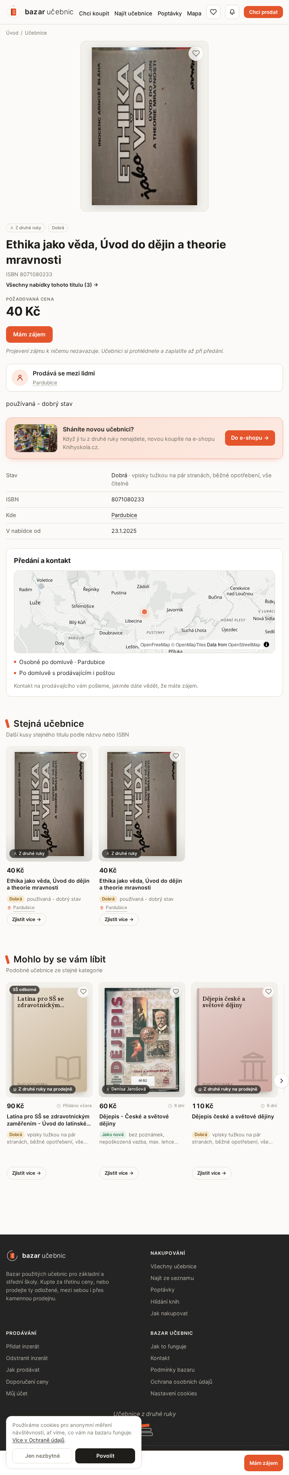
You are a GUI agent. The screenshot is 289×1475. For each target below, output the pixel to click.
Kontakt (160, 1358)
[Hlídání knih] (232, 12)
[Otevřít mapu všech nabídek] (144, 611)
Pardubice (45, 383)
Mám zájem (29, 334)
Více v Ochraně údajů (38, 1440)
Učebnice (36, 33)
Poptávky (163, 1289)
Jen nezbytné (42, 1455)
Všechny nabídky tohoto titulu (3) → (52, 284)
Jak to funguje (168, 1346)
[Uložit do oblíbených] (196, 53)
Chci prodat (263, 12)
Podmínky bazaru (173, 1369)
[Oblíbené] (213, 12)
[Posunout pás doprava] (281, 1080)
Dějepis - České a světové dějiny (134, 1119)
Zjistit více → (26, 919)
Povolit (105, 1455)
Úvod (12, 33)
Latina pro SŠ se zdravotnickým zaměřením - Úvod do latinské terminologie (48, 1120)
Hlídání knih (165, 1301)
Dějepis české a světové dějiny (233, 1116)
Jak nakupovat (169, 1313)
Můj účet (16, 1393)
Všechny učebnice (173, 1266)
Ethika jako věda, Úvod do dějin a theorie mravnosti (48, 884)
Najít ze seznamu (172, 1278)
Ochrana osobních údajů (181, 1381)
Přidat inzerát (22, 1346)
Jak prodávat (23, 1369)
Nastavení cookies (174, 1393)
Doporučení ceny (27, 1381)
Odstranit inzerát (27, 1358)
